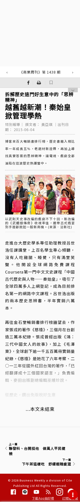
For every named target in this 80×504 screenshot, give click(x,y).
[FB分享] (28, 83)
